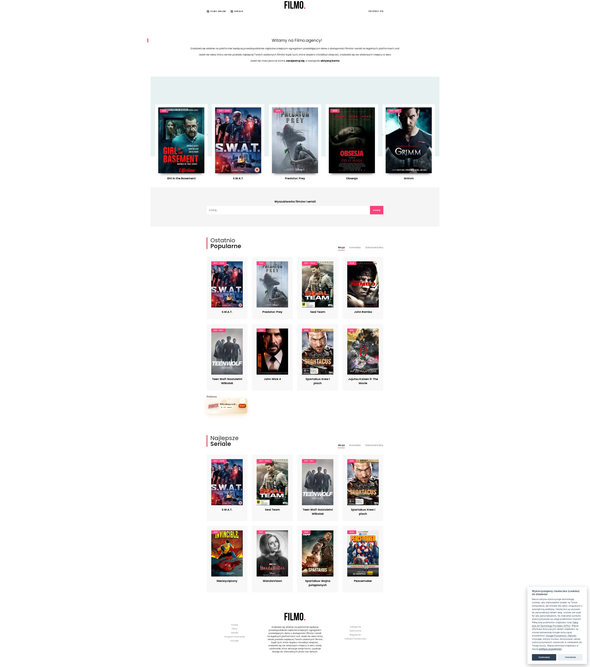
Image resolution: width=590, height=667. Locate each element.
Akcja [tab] (341, 247)
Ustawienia (570, 657)
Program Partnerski (234, 636)
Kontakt (234, 640)
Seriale (238, 11)
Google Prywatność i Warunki (561, 635)
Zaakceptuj (544, 657)
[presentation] (207, 134)
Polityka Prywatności (355, 638)
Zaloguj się (376, 11)
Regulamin (355, 634)
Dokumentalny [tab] (374, 247)
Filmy (234, 628)
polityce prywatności (550, 649)
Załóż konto (355, 630)
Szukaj (376, 210)
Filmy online (218, 11)
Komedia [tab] (355, 247)
